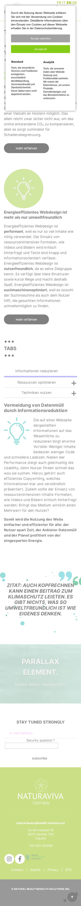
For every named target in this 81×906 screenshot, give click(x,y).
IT (64, 3)
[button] (40, 38)
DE (74, 3)
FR (59, 3)
